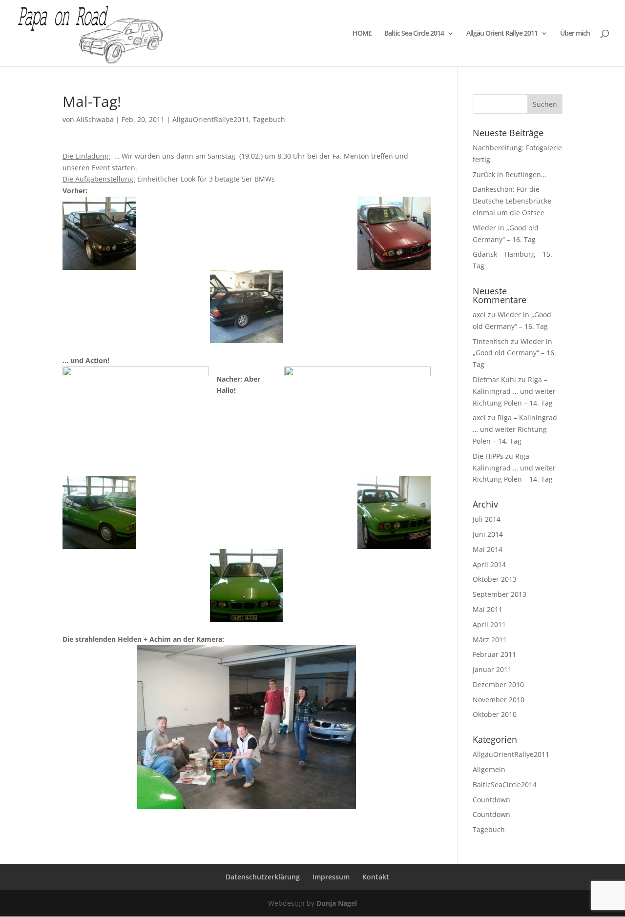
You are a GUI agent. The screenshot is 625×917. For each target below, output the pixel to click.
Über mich (575, 34)
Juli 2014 (486, 519)
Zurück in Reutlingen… (509, 174)
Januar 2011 (492, 669)
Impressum (331, 876)
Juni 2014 (488, 534)
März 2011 (490, 639)
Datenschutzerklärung (263, 876)
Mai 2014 (487, 549)
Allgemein (489, 769)
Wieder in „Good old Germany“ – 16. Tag (514, 353)
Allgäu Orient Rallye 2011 (502, 34)
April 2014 (489, 564)
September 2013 (499, 594)
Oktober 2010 (495, 714)
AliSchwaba (95, 119)
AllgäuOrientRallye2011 (210, 119)
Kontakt (375, 876)
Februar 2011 (494, 654)
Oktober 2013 (495, 579)
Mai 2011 (487, 609)
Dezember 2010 (498, 684)
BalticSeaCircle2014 (505, 784)
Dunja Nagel (336, 903)
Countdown (491, 799)
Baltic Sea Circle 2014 (414, 34)
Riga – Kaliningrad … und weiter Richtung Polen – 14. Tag (514, 391)
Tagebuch (269, 119)
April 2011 (489, 624)
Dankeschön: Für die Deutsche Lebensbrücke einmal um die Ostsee (512, 200)
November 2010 (498, 699)
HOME (362, 34)
